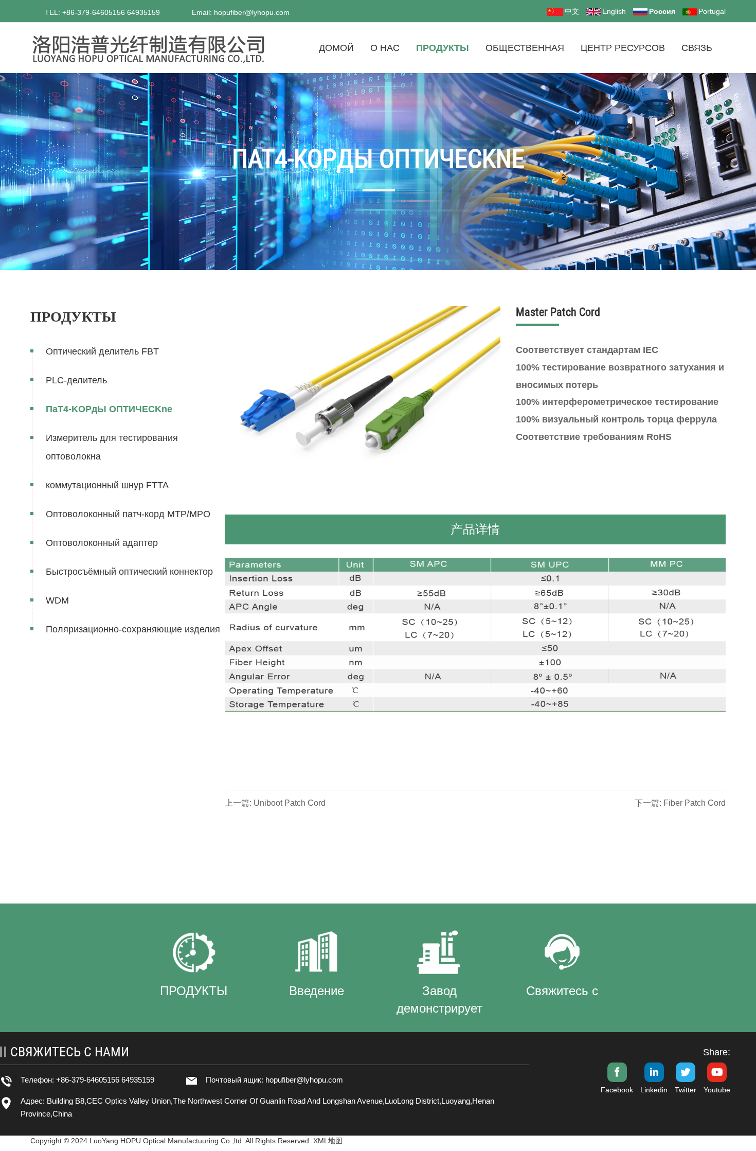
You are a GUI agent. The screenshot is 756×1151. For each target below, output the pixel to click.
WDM (57, 600)
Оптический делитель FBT (102, 351)
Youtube (717, 1090)
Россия (662, 11)
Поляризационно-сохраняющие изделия (133, 629)
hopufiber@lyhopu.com (304, 1079)
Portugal (712, 11)
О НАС (385, 48)
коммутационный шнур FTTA (107, 485)
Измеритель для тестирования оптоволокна (112, 447)
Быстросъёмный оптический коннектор (129, 571)
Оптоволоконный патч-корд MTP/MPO (128, 514)
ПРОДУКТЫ (442, 48)
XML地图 (328, 1141)
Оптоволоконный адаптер (102, 543)
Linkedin (654, 1090)
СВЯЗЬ (696, 48)
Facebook (617, 1090)
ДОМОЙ (336, 48)
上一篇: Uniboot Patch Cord (275, 803)
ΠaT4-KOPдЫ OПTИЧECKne (109, 409)
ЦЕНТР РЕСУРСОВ (623, 48)
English (614, 11)
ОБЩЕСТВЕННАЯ (524, 48)
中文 (572, 11)
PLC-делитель (76, 380)
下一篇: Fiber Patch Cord (680, 803)
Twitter (685, 1090)
